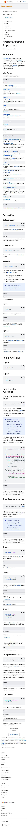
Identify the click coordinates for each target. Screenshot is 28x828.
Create (5, 162)
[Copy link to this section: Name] (9, 304)
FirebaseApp (6, 58)
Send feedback (8, 17)
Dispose (5, 124)
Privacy (6, 821)
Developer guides (5, 755)
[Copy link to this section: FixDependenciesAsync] (22, 655)
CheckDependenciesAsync (10, 151)
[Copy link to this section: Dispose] (10, 363)
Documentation (6, 6)
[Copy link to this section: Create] (9, 547)
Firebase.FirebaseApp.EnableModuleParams (13, 208)
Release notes (4, 792)
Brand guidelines (5, 795)
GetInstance (6, 196)
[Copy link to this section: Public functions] (21, 358)
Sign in (24, 1)
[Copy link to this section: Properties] (15, 215)
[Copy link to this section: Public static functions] (14, 392)
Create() (14, 324)
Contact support (5, 785)
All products (4, 815)
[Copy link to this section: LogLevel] (11, 261)
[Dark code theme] (22, 223)
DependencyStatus (8, 143)
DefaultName (6, 89)
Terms (2, 821)
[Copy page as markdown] (14, 45)
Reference (14, 11)
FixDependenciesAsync (9, 187)
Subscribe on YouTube (6, 777)
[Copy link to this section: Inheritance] (13, 73)
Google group (4, 790)
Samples (3, 759)
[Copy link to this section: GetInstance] (14, 695)
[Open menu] (2, 1)
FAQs (2, 797)
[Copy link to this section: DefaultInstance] (17, 220)
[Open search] (18, 2)
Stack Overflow (4, 788)
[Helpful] (12, 14)
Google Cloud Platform (6, 813)
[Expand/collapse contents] (11, 21)
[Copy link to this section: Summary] (14, 55)
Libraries (3, 762)
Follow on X (3, 775)
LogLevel (5, 97)
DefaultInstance (7, 83)
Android (3, 806)
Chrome (3, 808)
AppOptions (6, 114)
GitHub (2, 764)
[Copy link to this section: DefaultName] (14, 245)
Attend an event (5, 779)
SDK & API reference (5, 757)
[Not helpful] (14, 14)
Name (4, 105)
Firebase (5, 11)
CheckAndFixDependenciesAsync (12, 139)
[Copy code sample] (24, 223)
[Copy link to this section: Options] (10, 331)
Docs (9, 11)
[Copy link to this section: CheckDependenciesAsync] (4, 501)
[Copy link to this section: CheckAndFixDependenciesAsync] (9, 399)
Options (5, 111)
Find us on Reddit (5, 772)
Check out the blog (5, 770)
